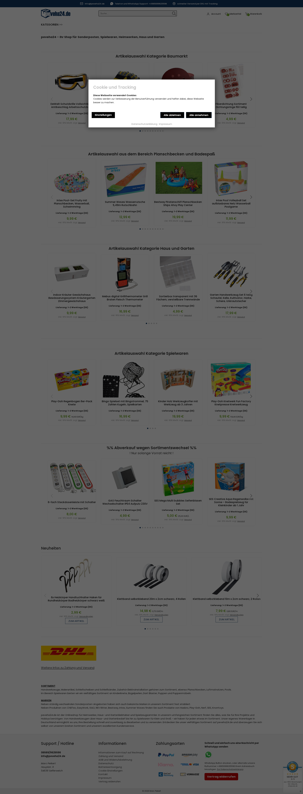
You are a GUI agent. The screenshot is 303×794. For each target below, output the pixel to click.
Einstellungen (103, 115)
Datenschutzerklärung (144, 124)
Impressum (165, 124)
